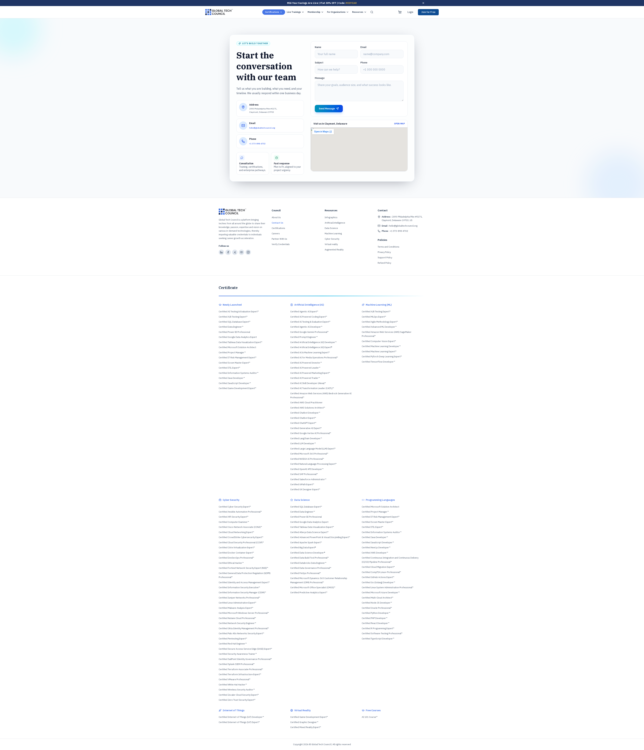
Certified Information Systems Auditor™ (238, 373)
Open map (399, 123)
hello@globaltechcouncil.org (262, 128)
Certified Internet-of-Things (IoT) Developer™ (241, 717)
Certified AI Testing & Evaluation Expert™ (239, 311)
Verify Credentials (281, 244)
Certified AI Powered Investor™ (306, 362)
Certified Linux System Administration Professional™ (387, 587)
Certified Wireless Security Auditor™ (237, 689)
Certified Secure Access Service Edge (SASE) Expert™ (245, 648)
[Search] (372, 12)
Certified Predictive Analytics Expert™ (308, 592)
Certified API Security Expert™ (233, 516)
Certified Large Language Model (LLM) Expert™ (313, 448)
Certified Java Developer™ (232, 378)
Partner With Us (279, 238)
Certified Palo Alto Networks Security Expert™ (241, 633)
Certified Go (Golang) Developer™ (378, 582)
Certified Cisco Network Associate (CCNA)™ (240, 527)
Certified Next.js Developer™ (376, 547)
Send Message (327, 108)
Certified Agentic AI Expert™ (304, 311)
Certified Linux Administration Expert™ (237, 602)
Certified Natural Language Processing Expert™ (313, 464)
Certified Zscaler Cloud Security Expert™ (239, 694)
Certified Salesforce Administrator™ (308, 479)
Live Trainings (294, 12)
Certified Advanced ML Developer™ (379, 326)
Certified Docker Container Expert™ (236, 552)
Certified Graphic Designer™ (304, 722)
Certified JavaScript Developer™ (235, 383)
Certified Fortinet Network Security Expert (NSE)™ (243, 568)
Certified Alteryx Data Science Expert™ (309, 532)
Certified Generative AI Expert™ (306, 428)
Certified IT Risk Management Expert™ (237, 357)
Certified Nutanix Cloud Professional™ (237, 618)
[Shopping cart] (400, 12)
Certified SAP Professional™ (304, 474)
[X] (234, 252)
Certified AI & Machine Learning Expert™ (310, 352)
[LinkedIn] (221, 252)
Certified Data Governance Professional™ (310, 568)
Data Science (331, 228)
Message (320, 78)
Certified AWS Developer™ (375, 552)
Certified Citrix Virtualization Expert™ (237, 547)
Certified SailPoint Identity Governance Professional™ (245, 659)
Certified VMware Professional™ (234, 679)
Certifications (272, 12)
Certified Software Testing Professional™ (382, 633)
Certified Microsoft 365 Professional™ (309, 453)
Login (410, 12)
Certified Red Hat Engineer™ (233, 643)
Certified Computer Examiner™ (234, 522)
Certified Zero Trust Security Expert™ (237, 699)
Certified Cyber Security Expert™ (235, 506)
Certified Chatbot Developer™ (305, 412)
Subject (319, 62)
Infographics (331, 217)
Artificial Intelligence (335, 222)
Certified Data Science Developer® (307, 552)
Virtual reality (331, 244)
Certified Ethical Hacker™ (231, 563)
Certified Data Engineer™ (231, 326)
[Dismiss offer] (423, 3)
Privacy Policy (384, 252)
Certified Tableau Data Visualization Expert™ (240, 342)
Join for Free (428, 12)
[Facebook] (228, 252)
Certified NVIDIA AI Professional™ (307, 458)
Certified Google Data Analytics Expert (238, 337)
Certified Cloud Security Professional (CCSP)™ (241, 542)
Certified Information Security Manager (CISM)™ (242, 592)
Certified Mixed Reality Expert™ (305, 727)
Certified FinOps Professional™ (305, 573)
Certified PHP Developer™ (374, 618)
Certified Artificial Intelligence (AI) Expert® (311, 347)
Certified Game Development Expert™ (237, 388)
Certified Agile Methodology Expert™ (380, 321)
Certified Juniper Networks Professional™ (239, 597)
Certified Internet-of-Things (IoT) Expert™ (239, 722)
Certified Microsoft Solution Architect (237, 347)
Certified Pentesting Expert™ (233, 638)
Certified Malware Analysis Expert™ (236, 608)
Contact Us (277, 222)
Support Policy (385, 257)
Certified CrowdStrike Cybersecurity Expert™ (241, 537)
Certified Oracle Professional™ (377, 608)
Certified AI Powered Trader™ (305, 378)
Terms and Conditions (388, 246)
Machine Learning (333, 233)
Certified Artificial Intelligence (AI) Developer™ (313, 342)
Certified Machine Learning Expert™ (379, 351)
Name (318, 47)
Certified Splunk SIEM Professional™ (237, 664)
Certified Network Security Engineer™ (237, 623)
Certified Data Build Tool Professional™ (309, 557)
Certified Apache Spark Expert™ (306, 542)
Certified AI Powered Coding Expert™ (308, 316)
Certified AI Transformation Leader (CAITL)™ (312, 388)
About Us (276, 217)
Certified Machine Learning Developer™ (381, 346)
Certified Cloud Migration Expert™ (378, 567)
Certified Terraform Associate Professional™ (241, 669)
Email (363, 47)
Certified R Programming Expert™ (378, 628)
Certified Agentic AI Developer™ (306, 326)
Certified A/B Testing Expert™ (233, 316)
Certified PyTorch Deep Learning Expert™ (382, 356)
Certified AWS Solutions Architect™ (307, 407)
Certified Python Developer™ (376, 613)
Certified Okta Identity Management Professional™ (244, 628)
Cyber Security (332, 238)
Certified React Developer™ (375, 623)
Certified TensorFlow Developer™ (378, 361)
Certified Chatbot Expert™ (303, 418)
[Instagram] (248, 252)
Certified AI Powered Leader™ (305, 367)
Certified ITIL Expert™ (229, 367)
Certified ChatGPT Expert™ (303, 423)
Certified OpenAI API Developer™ (307, 469)
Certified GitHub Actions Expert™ (378, 577)
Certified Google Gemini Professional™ (309, 332)
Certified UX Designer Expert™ (305, 489)
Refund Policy (384, 262)
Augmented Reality (334, 249)
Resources (357, 12)
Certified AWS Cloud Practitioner (306, 402)
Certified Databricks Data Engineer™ (308, 563)
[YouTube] (241, 252)
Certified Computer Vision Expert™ (379, 341)
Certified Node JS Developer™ (377, 602)
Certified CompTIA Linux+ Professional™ (381, 572)
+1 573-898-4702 (257, 143)
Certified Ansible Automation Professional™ (240, 511)
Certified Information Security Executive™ (239, 587)
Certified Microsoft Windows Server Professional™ (244, 613)
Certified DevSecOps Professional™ (236, 557)
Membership (314, 12)
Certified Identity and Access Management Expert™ (244, 582)
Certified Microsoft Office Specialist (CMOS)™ (312, 587)
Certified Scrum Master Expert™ (234, 362)
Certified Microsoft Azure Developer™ (381, 592)
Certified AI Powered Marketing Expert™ (310, 373)
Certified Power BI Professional (234, 332)
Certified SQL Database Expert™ (234, 321)
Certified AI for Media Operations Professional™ (314, 357)
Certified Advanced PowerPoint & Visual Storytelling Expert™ (320, 537)
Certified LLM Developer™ (303, 443)
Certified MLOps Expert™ (374, 316)
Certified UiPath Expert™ (302, 484)
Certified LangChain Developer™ (306, 438)
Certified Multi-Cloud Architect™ (377, 597)
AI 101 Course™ (370, 717)
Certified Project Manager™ (232, 352)
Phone (363, 62)
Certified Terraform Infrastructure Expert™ (240, 674)
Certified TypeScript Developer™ (378, 638)
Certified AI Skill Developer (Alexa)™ (308, 383)
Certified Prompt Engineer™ (304, 337)
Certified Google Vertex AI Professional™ (310, 433)
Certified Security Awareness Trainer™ (238, 653)
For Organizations (336, 12)
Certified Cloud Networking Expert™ (236, 532)
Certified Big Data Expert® (303, 547)
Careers (276, 233)
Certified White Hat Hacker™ (233, 684)
